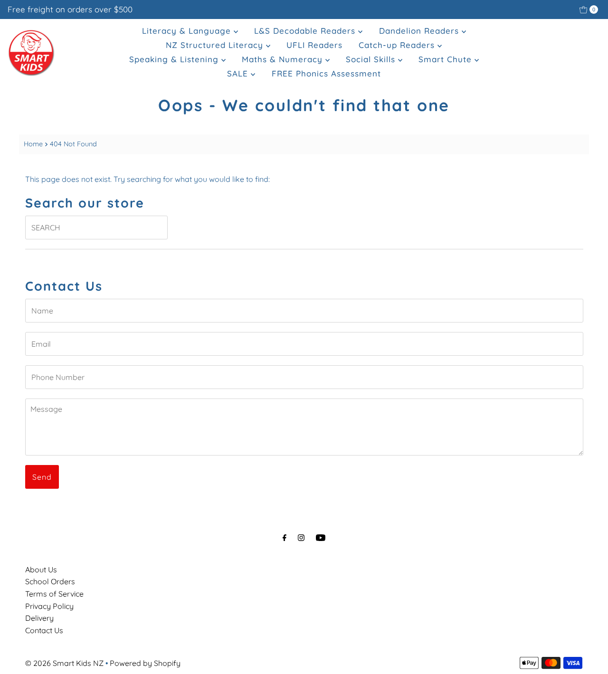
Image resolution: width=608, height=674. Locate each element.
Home (33, 144)
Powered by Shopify (145, 663)
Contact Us (44, 630)
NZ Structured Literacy (216, 45)
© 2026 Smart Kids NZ (64, 663)
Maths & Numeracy (283, 59)
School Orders (50, 581)
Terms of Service (54, 593)
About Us (41, 569)
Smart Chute (446, 59)
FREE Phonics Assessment (326, 73)
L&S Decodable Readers (306, 31)
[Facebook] (284, 538)
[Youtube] (320, 538)
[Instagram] (301, 538)
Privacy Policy (49, 606)
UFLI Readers (314, 45)
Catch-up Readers (398, 45)
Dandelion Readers (420, 31)
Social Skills (372, 59)
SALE (239, 73)
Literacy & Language (188, 31)
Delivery (39, 618)
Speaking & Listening (175, 59)
